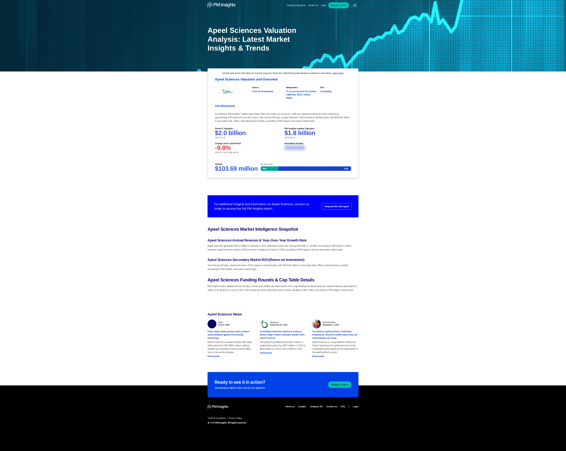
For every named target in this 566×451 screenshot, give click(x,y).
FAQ (343, 406)
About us (290, 406)
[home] (222, 5)
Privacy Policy (235, 418)
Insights (302, 406)
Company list (316, 406)
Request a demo (338, 5)
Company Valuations (296, 5)
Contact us (313, 5)
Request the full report (337, 206)
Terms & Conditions (217, 418)
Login (323, 5)
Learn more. (338, 73)
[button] (354, 5)
